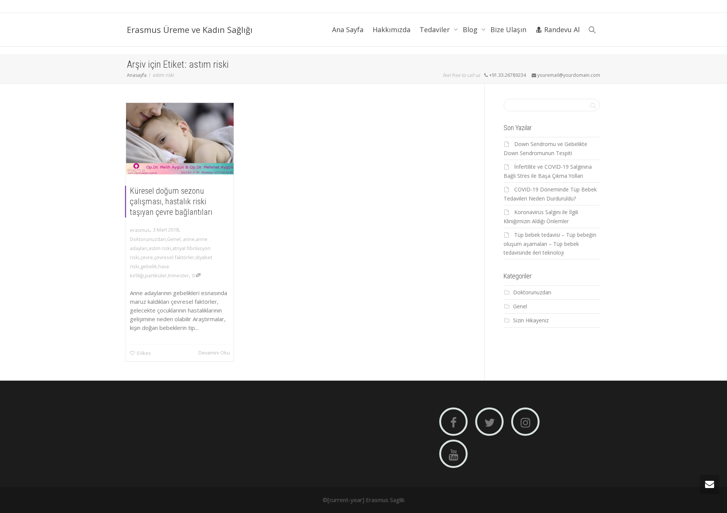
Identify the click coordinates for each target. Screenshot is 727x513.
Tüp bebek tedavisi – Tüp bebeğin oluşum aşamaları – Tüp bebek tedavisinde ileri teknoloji (550, 243)
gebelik (148, 266)
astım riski (159, 248)
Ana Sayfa (348, 29)
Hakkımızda (391, 29)
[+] (180, 138)
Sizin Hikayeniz (531, 320)
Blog (471, 29)
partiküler (156, 275)
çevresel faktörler (174, 257)
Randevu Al (561, 29)
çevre (146, 257)
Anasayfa (137, 75)
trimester (178, 275)
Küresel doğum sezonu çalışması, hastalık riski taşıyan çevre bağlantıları (171, 201)
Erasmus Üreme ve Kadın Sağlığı (190, 29)
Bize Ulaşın (508, 29)
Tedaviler (436, 29)
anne (189, 239)
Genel (174, 239)
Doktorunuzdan (148, 239)
